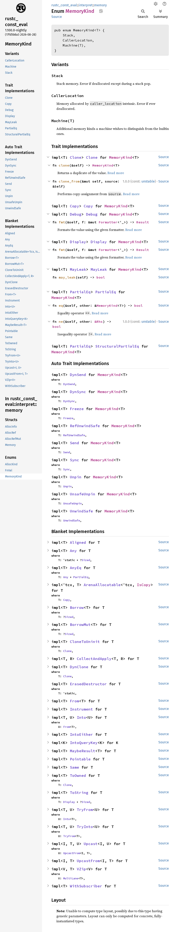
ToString (79, 792)
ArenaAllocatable (102, 584)
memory (100, 5)
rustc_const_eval (64, 5)
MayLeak (78, 269)
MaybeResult (82, 750)
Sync (74, 459)
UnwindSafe (81, 511)
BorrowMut (80, 624)
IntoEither (81, 734)
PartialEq (80, 291)
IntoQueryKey (84, 742)
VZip (81, 869)
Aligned (78, 542)
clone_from (69, 181)
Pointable (80, 759)
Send (74, 442)
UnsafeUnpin (82, 494)
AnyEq (75, 567)
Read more (115, 173)
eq (61, 305)
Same (74, 767)
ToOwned (78, 775)
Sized (86, 560)
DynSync (78, 391)
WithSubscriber (86, 886)
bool (100, 277)
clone (64, 165)
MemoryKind (120, 157)
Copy (74, 206)
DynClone (79, 666)
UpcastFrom (71, 853)
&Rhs (98, 321)
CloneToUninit (85, 641)
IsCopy (144, 584)
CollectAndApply (94, 658)
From (74, 701)
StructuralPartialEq (117, 346)
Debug (75, 214)
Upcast (91, 843)
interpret (86, 5)
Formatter (108, 222)
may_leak (67, 277)
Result (142, 222)
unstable (148, 181)
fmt (62, 222)
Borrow (77, 607)
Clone (75, 157)
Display (78, 241)
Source (56, 17)
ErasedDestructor (88, 683)
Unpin (75, 477)
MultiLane (70, 878)
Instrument (81, 709)
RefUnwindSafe (85, 425)
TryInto (85, 826)
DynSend (78, 374)
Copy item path (101, 11)
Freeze (77, 408)
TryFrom (85, 809)
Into (81, 717)
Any (73, 550)
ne (61, 321)
